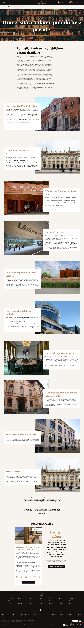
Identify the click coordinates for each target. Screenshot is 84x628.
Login (82, 2)
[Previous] (38, 542)
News (6, 6)
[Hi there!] (80, 624)
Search (77, 2)
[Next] (40, 542)
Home (2, 6)
